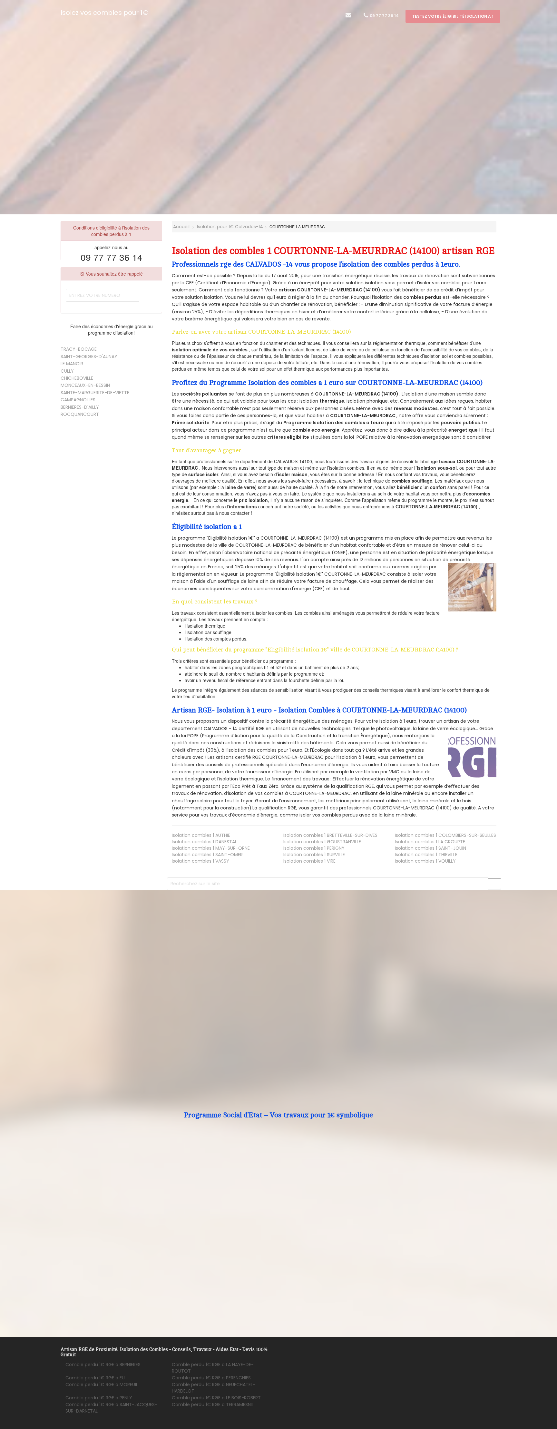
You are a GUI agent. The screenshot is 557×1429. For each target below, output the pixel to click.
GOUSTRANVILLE (322, 841)
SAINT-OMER (207, 854)
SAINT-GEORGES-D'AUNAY (89, 356)
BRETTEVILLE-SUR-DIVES (330, 835)
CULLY (67, 371)
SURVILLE (314, 854)
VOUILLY (425, 861)
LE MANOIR (72, 363)
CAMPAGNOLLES (78, 399)
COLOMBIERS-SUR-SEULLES (445, 835)
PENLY (98, 1398)
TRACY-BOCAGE (79, 349)
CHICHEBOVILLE (77, 378)
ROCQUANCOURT (80, 414)
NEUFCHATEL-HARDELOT (213, 1387)
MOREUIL (101, 1384)
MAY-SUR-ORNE (211, 848)
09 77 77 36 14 (384, 15)
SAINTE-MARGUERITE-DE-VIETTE (95, 392)
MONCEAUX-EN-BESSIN (85, 385)
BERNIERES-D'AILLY (80, 407)
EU (95, 1378)
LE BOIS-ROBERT (216, 1398)
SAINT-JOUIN (430, 848)
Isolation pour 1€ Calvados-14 (230, 226)
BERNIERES (103, 1364)
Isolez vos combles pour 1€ (104, 12)
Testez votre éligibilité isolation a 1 (452, 16)
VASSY (200, 861)
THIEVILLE (426, 854)
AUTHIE (201, 835)
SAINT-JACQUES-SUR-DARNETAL (111, 1407)
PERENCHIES (211, 1378)
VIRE (309, 861)
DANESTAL (204, 841)
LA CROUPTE (430, 841)
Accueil (181, 226)
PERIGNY (314, 848)
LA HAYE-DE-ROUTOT (213, 1367)
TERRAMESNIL (213, 1404)
